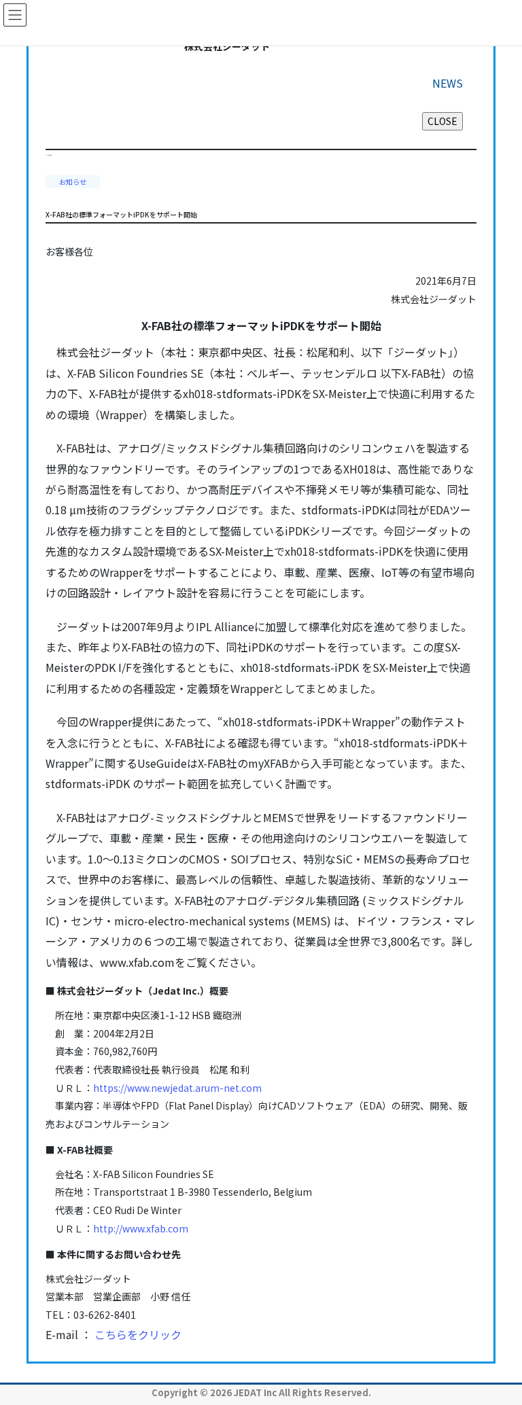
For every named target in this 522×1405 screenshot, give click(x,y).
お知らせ (72, 182)
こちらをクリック (137, 1334)
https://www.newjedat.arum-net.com (177, 1088)
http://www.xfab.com (140, 1228)
